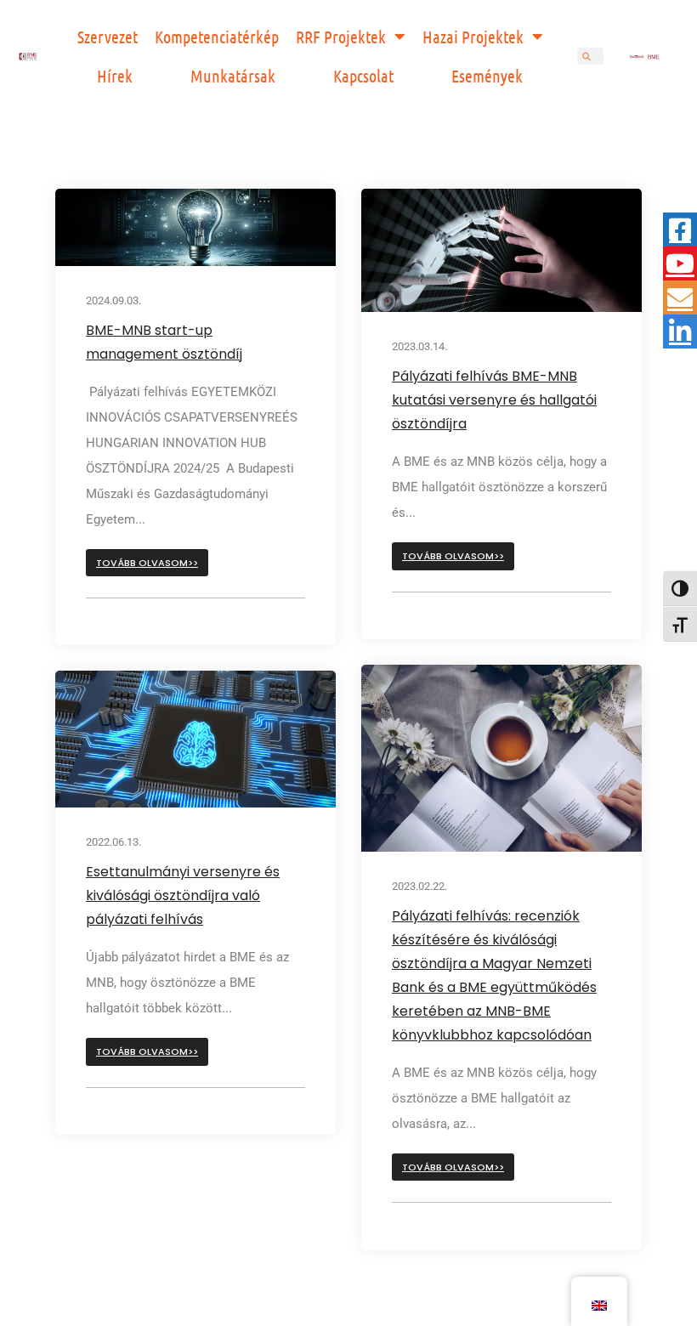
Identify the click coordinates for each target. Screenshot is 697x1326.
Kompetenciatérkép (217, 36)
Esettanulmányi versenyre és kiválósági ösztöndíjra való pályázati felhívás (183, 895)
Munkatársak (232, 75)
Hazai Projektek (473, 36)
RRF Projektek (341, 36)
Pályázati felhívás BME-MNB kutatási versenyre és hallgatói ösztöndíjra (494, 400)
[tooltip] (680, 229)
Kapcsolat (363, 75)
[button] (147, 563)
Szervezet (107, 36)
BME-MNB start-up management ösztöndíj (164, 342)
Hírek (115, 75)
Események (487, 75)
